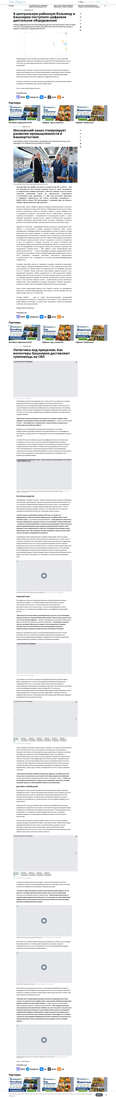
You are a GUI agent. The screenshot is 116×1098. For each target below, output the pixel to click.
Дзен (86, 1)
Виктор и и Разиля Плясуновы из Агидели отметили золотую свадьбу (88, 6)
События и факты (18, 10)
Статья (11, 6)
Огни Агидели (17, 1)
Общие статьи (17, 126)
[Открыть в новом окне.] (20, 97)
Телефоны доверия (98, 2)
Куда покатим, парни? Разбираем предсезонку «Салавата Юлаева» (63, 6)
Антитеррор (91, 1)
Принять (99, 1095)
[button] (76, 718)
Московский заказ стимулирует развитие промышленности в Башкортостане (38, 6)
